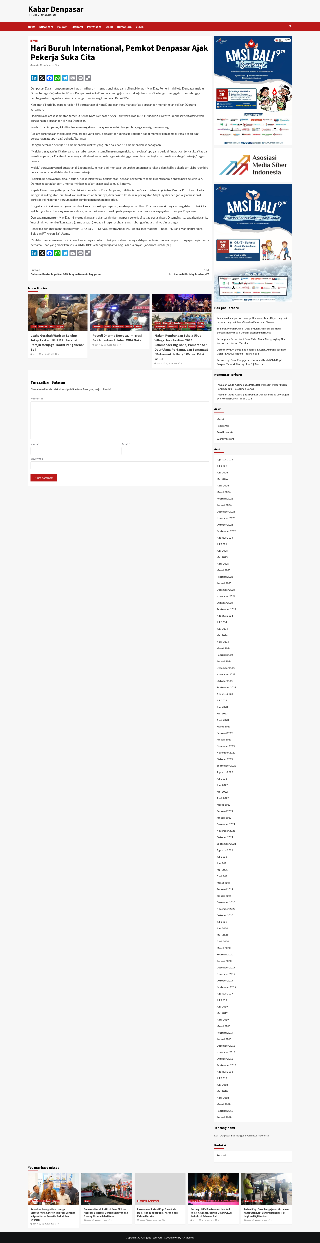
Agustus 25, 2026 (154, 1220)
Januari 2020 (224, 960)
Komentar (37, 398)
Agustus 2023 (225, 693)
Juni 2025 (222, 550)
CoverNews (171, 1237)
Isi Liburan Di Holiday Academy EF (189, 272)
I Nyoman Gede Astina (229, 384)
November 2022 (226, 752)
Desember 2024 (226, 589)
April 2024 (223, 641)
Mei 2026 (222, 478)
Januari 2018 (224, 1117)
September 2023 (226, 687)
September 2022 (226, 765)
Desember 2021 (226, 824)
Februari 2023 (225, 732)
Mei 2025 (222, 557)
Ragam (60, 326)
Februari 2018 (225, 1110)
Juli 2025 (222, 544)
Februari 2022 (225, 811)
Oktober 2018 (225, 1058)
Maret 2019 (223, 1026)
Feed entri (223, 425)
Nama (35, 444)
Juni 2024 (222, 628)
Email (126, 444)
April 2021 (223, 876)
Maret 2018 (223, 1104)
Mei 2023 (222, 713)
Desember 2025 (226, 511)
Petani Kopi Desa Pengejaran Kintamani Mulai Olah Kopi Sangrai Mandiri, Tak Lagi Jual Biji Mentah (249, 362)
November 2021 (226, 830)
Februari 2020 (225, 954)
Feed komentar (225, 432)
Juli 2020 (222, 921)
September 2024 (226, 609)
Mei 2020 (222, 934)
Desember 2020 (226, 902)
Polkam (62, 27)
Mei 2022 (222, 791)
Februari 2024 (225, 654)
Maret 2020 (223, 947)
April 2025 (223, 563)
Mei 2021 (222, 869)
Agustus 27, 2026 (48, 1224)
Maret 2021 (223, 882)
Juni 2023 (222, 706)
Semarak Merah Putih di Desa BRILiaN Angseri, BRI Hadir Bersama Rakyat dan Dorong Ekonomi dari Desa (249, 330)
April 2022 (223, 798)
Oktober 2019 (225, 980)
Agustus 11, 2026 (110, 345)
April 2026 (223, 485)
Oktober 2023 (225, 680)
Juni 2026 (222, 472)
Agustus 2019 (225, 993)
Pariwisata (94, 27)
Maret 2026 (223, 491)
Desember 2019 (226, 967)
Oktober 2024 (225, 602)
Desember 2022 (226, 746)
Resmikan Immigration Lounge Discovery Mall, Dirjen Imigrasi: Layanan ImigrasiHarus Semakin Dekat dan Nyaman (252, 319)
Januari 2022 (224, 817)
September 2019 (226, 986)
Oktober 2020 (225, 915)
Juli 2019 (222, 1000)
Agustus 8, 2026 (171, 363)
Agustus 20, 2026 (261, 1220)
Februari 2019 (225, 1032)
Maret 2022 (223, 804)
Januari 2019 (224, 1039)
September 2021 (226, 843)
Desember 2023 (226, 667)
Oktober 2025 (225, 524)
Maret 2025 (223, 570)
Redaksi (221, 1155)
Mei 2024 (222, 635)
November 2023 (226, 674)
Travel (192, 326)
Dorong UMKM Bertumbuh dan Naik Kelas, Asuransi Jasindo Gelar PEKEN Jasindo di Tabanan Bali (251, 351)
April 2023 (223, 719)
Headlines (98, 326)
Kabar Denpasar (56, 9)
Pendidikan (257, 1201)
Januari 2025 (224, 583)
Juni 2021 (222, 863)
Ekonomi (77, 27)
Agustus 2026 (225, 459)
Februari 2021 (225, 889)
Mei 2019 (222, 1013)
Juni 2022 (222, 785)
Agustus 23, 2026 (208, 1220)
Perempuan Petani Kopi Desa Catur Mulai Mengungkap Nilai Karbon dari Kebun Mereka (251, 341)
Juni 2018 (222, 1084)
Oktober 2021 (225, 837)
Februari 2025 (225, 576)
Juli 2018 (222, 1078)
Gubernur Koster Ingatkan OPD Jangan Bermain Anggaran (65, 272)
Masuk (220, 419)
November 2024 (226, 596)
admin (36, 65)
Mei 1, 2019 (48, 65)
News (31, 27)
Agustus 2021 (225, 850)
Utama (138, 326)
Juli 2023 (222, 700)
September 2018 (226, 1065)
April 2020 (223, 941)
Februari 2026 (225, 498)
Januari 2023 (224, 739)
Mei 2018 (222, 1091)
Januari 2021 (224, 895)
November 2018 (226, 1052)
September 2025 (226, 531)
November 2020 (226, 908)
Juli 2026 (222, 465)
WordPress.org (225, 438)
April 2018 (223, 1097)
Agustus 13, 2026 (48, 354)
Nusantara (46, 27)
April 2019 (223, 1019)
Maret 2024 (223, 648)
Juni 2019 (222, 1006)
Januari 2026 (224, 505)
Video (140, 27)
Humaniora (124, 27)
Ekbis (34, 326)
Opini (109, 27)
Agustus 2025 (225, 537)
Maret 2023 (223, 726)
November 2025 (226, 518)
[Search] (290, 26)
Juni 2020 (222, 928)
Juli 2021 (222, 856)
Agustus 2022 (225, 772)
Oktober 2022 (225, 759)
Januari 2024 (224, 661)
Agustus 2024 (225, 615)
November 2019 (226, 973)
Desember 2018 (226, 1045)
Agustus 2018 (225, 1071)
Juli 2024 (222, 622)
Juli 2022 (222, 778)
